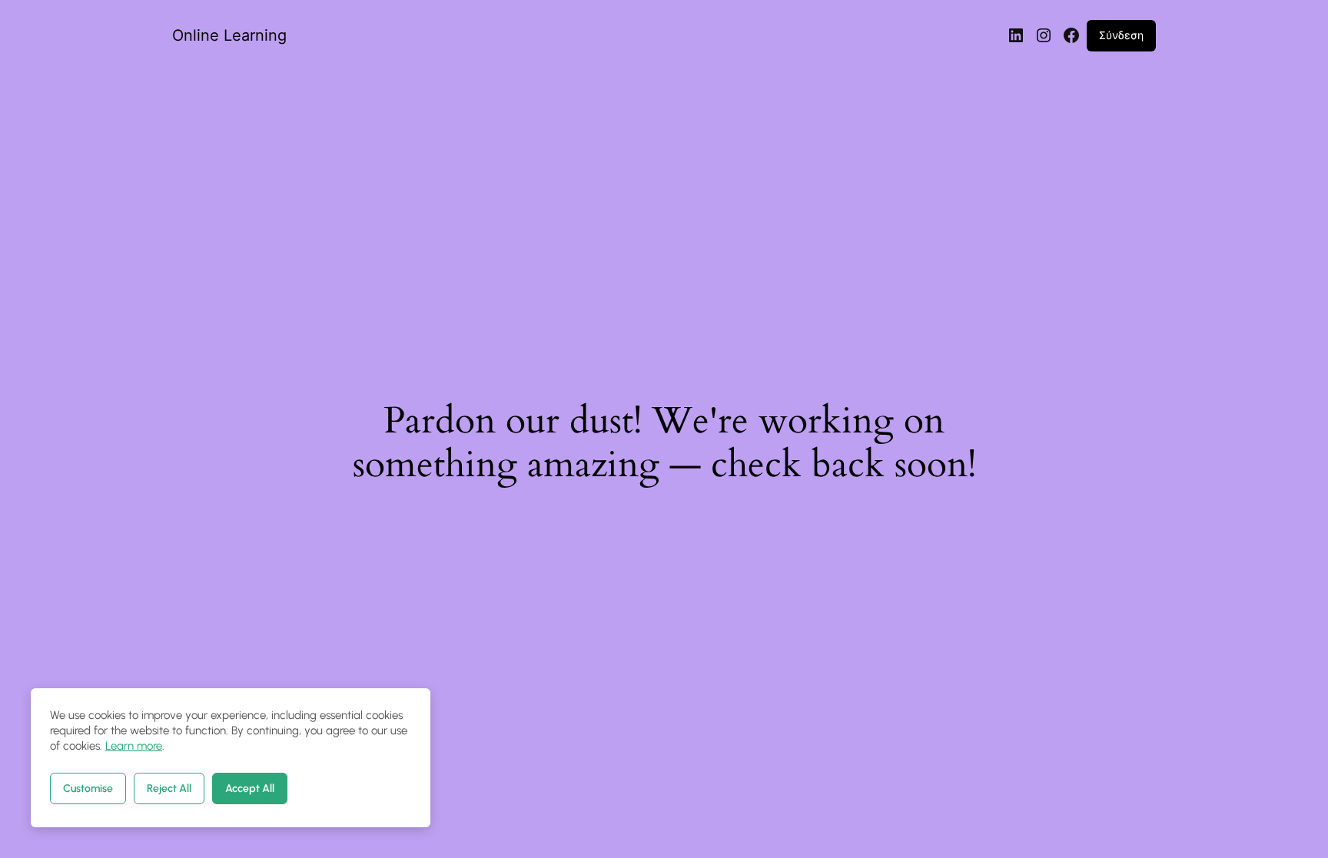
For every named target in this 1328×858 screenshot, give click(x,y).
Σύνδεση (1121, 34)
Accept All (249, 788)
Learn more (133, 746)
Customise (88, 788)
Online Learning (229, 35)
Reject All (169, 788)
